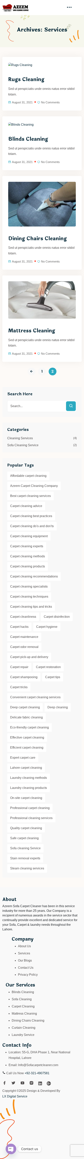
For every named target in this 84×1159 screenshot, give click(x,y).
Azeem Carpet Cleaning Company (34, 485)
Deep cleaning (57, 707)
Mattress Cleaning (31, 330)
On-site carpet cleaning (26, 798)
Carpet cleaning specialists (29, 586)
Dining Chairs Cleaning (37, 238)
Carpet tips (52, 677)
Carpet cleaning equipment (29, 536)
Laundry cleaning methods (28, 777)
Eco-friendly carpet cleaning (29, 727)
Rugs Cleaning (26, 79)
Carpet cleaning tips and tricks (31, 606)
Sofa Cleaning (22, 999)
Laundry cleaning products (28, 787)
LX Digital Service (14, 1096)
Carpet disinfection (57, 616)
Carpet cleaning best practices (31, 516)
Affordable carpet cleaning (28, 475)
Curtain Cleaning (23, 1027)
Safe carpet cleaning (24, 838)
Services (24, 953)
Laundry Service (23, 1034)
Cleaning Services (20, 438)
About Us (24, 946)
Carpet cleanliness (23, 616)
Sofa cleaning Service (25, 848)
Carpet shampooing (24, 677)
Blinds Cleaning (28, 139)
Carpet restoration (48, 667)
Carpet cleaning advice (26, 506)
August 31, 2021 (22, 102)
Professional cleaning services (31, 818)
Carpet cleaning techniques (29, 596)
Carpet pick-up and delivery (29, 657)
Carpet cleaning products (27, 566)
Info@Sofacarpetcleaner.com (38, 1065)
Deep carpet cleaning (25, 707)
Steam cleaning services (27, 868)
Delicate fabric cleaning (26, 717)
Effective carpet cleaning (27, 737)
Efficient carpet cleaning (26, 747)
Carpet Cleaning (23, 1006)
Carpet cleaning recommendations (34, 576)
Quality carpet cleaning (26, 828)
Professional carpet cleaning (30, 808)
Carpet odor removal (24, 647)
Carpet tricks (19, 687)
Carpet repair (19, 667)
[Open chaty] (11, 1149)
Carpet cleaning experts (26, 546)
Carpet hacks (19, 626)
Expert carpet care (22, 757)
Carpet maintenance (24, 636)
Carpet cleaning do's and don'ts (32, 526)
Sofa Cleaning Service (22, 445)
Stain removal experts (25, 858)
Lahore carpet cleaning (26, 767)
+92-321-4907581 (37, 1073)
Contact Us (25, 967)
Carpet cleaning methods (27, 556)
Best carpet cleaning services (30, 496)
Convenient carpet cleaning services (35, 697)
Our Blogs (25, 960)
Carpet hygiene (46, 626)
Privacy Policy (28, 974)
